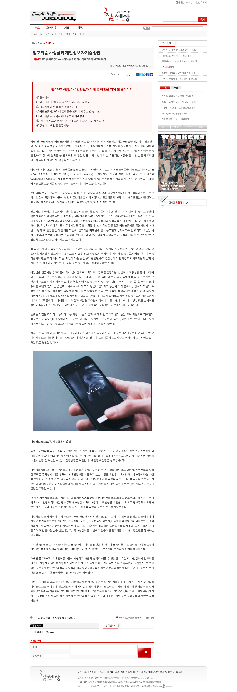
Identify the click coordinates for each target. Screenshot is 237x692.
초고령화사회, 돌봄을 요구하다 (176, 113)
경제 (68, 34)
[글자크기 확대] (111, 74)
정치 (61, 34)
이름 (35, 647)
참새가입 (180, 2)
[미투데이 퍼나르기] (151, 76)
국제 (81, 34)
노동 (47, 34)
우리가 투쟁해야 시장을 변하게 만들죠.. (180, 78)
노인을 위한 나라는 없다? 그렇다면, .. (178, 96)
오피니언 (52, 27)
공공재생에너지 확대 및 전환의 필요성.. (180, 61)
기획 (67, 27)
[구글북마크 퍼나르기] (148, 76)
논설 (176, 88)
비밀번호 (37, 656)
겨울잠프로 (114, 671)
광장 (77, 27)
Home (34, 43)
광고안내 (103, 671)
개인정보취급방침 (143, 671)
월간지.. (168, 67)
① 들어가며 (43, 97)
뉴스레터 (129, 671)
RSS (122, 671)
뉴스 (36, 27)
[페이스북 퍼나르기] (137, 76)
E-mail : (144, 682)
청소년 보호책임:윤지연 (164, 671)
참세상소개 (83, 671)
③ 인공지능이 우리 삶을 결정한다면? (57, 106)
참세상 (117, 14)
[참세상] (50, 675)
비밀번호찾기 (200, 2)
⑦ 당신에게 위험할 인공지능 (52, 125)
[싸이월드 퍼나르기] (144, 76)
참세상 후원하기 (182, 202)
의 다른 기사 (136, 617)
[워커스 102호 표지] (182, 191)
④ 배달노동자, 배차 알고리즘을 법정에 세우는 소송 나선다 (69, 111)
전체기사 (38, 34)
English (179, 671)
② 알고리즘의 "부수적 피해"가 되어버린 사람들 (63, 101)
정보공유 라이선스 (165, 686)
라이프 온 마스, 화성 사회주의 (175, 119)
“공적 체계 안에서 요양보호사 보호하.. (179, 107)
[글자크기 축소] (115, 74)
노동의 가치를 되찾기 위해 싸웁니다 (178, 73)
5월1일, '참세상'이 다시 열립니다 (176, 55)
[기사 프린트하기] (119, 74)
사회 (54, 34)
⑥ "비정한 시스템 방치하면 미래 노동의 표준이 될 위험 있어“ (70, 120)
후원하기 (94, 671)
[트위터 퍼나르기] (141, 76)
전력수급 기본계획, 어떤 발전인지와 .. (179, 50)
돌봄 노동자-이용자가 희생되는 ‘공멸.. (179, 102)
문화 (75, 34)
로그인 (189, 2)
